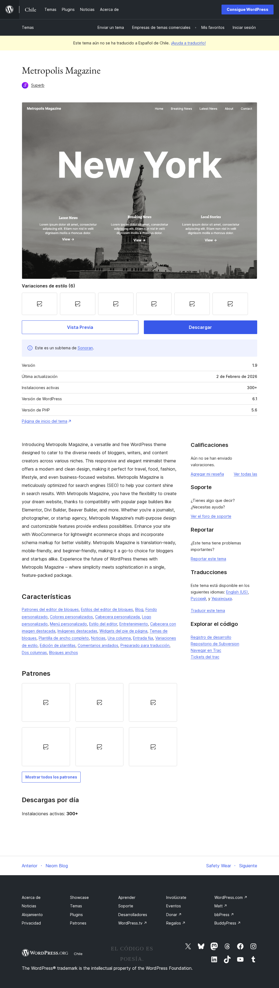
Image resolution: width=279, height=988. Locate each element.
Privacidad (31, 923)
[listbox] (99, 724)
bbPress (224, 914)
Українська (221, 598)
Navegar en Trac (206, 650)
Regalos (176, 923)
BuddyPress (227, 923)
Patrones (78, 923)
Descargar (200, 327)
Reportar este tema (208, 558)
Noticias (98, 638)
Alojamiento (32, 914)
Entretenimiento (133, 624)
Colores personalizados (71, 616)
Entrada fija (143, 638)
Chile (78, 953)
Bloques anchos (63, 652)
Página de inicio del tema (44, 421)
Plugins (76, 914)
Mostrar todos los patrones (51, 777)
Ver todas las (245, 474)
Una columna (119, 638)
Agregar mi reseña (207, 474)
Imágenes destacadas (77, 631)
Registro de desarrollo (211, 637)
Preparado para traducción (144, 645)
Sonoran (85, 348)
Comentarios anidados (98, 645)
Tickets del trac (205, 656)
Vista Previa (80, 327)
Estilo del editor (103, 624)
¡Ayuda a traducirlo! (188, 43)
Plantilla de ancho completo (64, 638)
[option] (46, 702)
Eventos (173, 906)
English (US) (237, 592)
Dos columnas (34, 652)
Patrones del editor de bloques (50, 609)
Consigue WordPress (247, 9)
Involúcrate (176, 897)
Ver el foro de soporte (211, 516)
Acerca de (31, 897)
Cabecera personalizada (117, 616)
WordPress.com (230, 897)
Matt (220, 906)
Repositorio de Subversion (215, 643)
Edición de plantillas (57, 645)
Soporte (125, 906)
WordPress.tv (132, 923)
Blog (139, 609)
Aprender (126, 897)
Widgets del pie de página (123, 631)
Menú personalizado (68, 624)
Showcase (79, 897)
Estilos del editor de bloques (107, 609)
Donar (174, 914)
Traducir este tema (208, 610)
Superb (37, 85)
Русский (198, 598)
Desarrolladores (132, 914)
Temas (28, 27)
